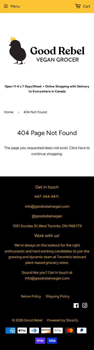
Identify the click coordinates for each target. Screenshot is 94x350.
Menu (15, 6)
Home (8, 112)
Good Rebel (33, 320)
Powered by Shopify (62, 320)
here (82, 148)
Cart (86, 6)
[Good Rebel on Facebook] (76, 306)
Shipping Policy (57, 296)
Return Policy (31, 296)
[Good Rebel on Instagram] (84, 306)
